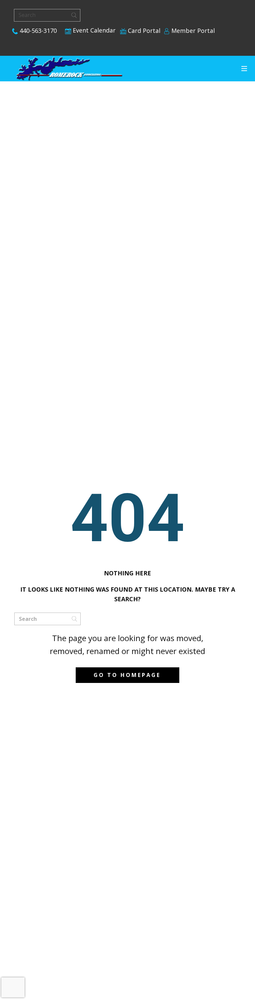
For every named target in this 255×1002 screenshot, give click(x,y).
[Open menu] (244, 68)
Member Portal (192, 31)
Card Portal (143, 31)
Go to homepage (127, 675)
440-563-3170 (37, 31)
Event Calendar (93, 30)
